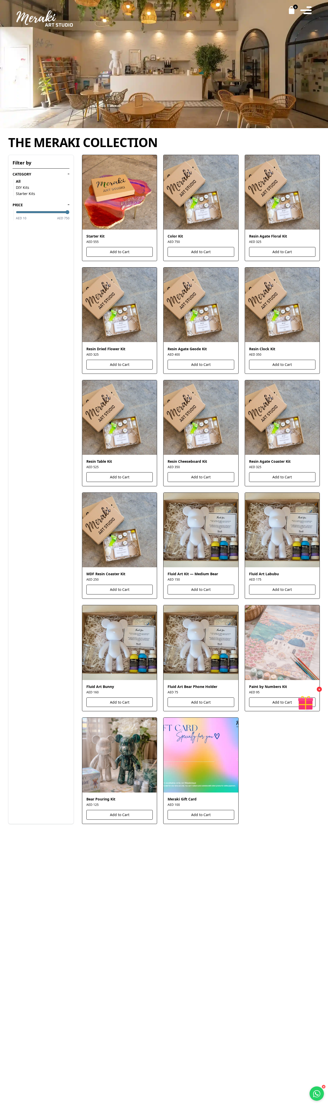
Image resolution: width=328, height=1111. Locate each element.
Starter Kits (25, 193)
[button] (305, 703)
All (18, 181)
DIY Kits (22, 187)
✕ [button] (319, 689)
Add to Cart (119, 251)
